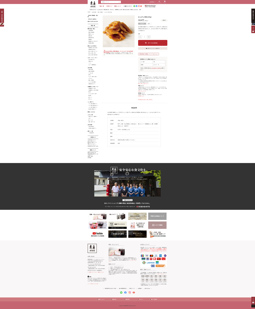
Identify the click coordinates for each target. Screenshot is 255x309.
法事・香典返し (154, 299)
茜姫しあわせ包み (126, 9)
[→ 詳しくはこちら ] (160, 273)
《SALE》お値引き (92, 19)
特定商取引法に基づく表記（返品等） (145, 99)
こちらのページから (156, 68)
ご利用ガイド (109, 6)
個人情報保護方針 (123, 288)
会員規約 (140, 288)
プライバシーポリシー (92, 144)
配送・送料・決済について (143, 83)
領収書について (141, 95)
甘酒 (140, 9)
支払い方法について (92, 141)
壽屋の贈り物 (106, 9)
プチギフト (112, 9)
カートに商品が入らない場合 (93, 283)
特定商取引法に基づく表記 (93, 146)
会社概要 (89, 157)
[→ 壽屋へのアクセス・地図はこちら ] (96, 272)
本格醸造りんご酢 (118, 9)
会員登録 (152, 2)
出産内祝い (127, 299)
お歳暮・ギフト (101, 299)
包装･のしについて (91, 143)
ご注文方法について (92, 139)
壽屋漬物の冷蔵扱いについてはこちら (148, 54)
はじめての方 (100, 9)
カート (164, 2)
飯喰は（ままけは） (134, 9)
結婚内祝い (114, 299)
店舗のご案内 (90, 156)
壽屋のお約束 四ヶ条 (92, 152)
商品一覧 (102, 6)
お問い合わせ (147, 288)
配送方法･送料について (92, 142)
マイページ (159, 2)
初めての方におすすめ (93, 21)
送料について (132, 288)
